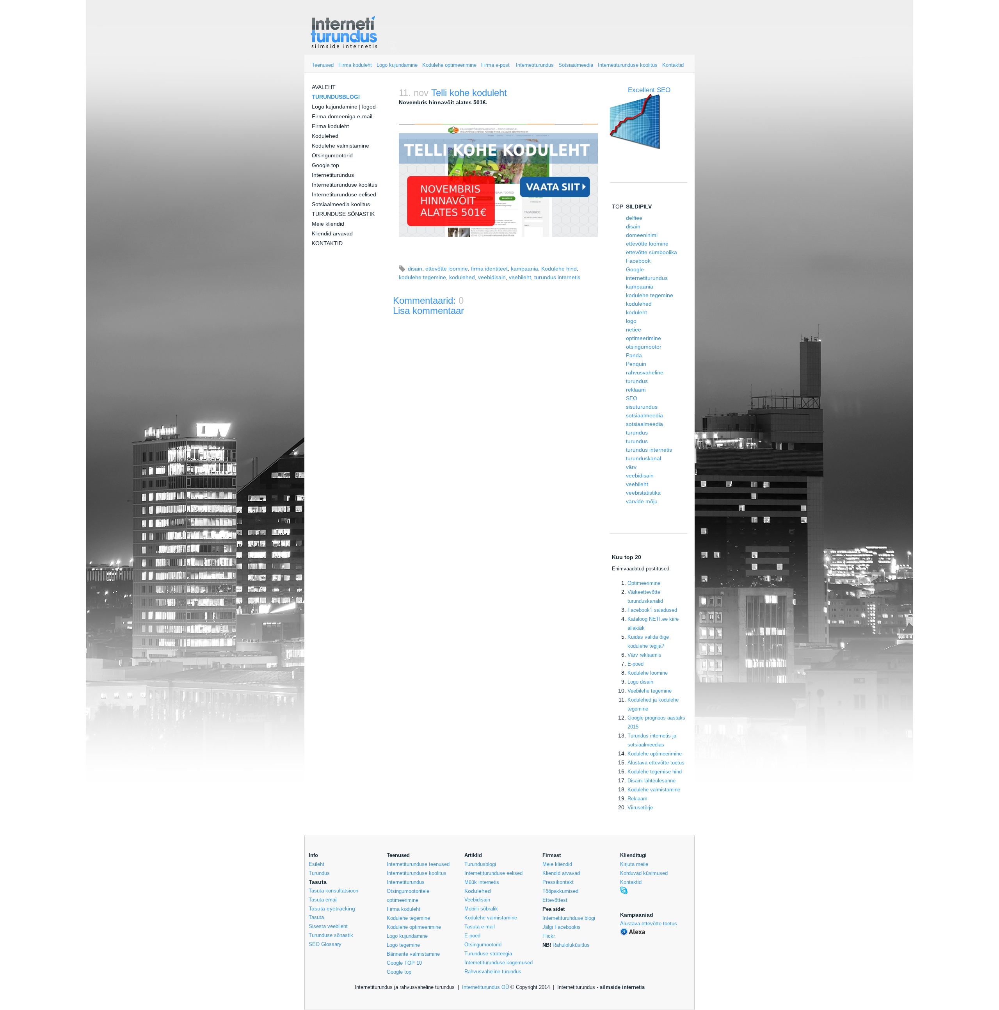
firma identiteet (489, 268)
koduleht (636, 312)
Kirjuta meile (634, 864)
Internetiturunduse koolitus (628, 65)
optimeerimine (643, 338)
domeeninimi (642, 235)
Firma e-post (495, 65)
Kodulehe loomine (647, 673)
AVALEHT (324, 87)
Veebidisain (477, 900)
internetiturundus (647, 278)
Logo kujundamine (397, 65)
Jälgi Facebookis (561, 927)
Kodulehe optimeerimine (449, 65)
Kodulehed (325, 136)
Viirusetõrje (640, 807)
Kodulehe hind (559, 268)
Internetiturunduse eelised (344, 194)
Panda (634, 355)
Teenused (323, 65)
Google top (325, 165)
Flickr (548, 936)
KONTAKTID (327, 243)
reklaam (636, 390)
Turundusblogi (480, 864)
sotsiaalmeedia (644, 415)
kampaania (524, 268)
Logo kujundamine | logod (344, 106)
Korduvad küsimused (644, 873)
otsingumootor (643, 347)
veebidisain (492, 277)
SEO (631, 398)
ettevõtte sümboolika (651, 252)
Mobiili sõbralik (481, 909)
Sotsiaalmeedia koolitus (341, 204)
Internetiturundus (535, 65)
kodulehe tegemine (422, 277)
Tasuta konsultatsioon (333, 891)
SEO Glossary (325, 944)
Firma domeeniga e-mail (342, 116)
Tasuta (316, 917)
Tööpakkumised (560, 891)
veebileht (520, 277)
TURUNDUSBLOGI (336, 97)
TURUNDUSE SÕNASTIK (343, 214)
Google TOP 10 (404, 963)
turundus (637, 441)
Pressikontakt (558, 882)
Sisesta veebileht (328, 926)
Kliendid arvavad (332, 233)
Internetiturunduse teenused (418, 864)
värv (631, 467)
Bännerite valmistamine (413, 954)
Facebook (638, 261)
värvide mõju (642, 501)
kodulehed (462, 277)
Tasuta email (323, 900)
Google (635, 269)
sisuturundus (642, 407)
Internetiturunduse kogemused (498, 962)
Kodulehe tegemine (408, 918)
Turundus (319, 873)
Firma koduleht (355, 65)
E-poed (635, 664)
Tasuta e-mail (479, 927)
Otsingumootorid (332, 155)
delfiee (634, 218)
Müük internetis (481, 882)
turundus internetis (557, 277)
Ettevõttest (554, 900)
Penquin (636, 364)
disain (415, 268)
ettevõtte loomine (446, 268)
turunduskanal (643, 458)
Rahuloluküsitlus (571, 945)
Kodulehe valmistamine (340, 146)
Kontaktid (673, 65)
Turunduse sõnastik (331, 935)
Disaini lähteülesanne (651, 781)
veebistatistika (643, 493)
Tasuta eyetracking (332, 908)
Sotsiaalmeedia (575, 65)
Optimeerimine (643, 583)
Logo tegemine (403, 945)
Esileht (316, 864)
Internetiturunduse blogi (568, 918)
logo (631, 321)
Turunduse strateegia (488, 954)
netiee (633, 329)
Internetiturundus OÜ (485, 987)
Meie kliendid (328, 224)
